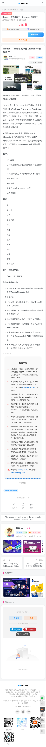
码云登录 (31, 629)
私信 (40, 57)
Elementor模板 (13, 10)
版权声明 (15, 701)
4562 (20, 532)
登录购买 (36, 35)
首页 (4, 10)
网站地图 (6, 701)
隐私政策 (24, 701)
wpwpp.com (23, 470)
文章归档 (25, 703)
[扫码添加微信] (42, 720)
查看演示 (24, 40)
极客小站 (12, 57)
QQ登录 (17, 629)
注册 (31, 618)
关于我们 (33, 701)
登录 (17, 618)
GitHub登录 (24, 634)
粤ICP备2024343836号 (23, 706)
